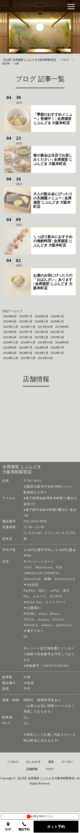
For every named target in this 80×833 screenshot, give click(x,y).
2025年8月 (10, 332)
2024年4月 (10, 353)
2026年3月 (25, 321)
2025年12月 (10, 326)
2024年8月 (10, 347)
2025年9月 (62, 326)
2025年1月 (57, 337)
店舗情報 (32, 769)
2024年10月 (45, 342)
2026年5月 (57, 316)
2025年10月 (45, 326)
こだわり (13, 761)
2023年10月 (45, 358)
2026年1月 (57, 321)
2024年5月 (57, 347)
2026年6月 (41, 316)
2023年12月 (10, 358)
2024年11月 (28, 342)
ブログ (49, 769)
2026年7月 (25, 316)
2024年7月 (25, 347)
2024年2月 (41, 353)
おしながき (33, 761)
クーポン (67, 761)
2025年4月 (10, 337)
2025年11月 (28, 326)
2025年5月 (57, 332)
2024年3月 (25, 353)
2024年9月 (62, 342)
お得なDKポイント (41, 816)
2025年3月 (25, 337)
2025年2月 (41, 337)
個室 (51, 761)
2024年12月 (10, 342)
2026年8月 (10, 316)
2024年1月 (57, 353)
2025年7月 (25, 332)
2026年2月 (41, 321)
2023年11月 (28, 358)
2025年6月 (41, 332)
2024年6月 (41, 347)
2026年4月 (10, 321)
